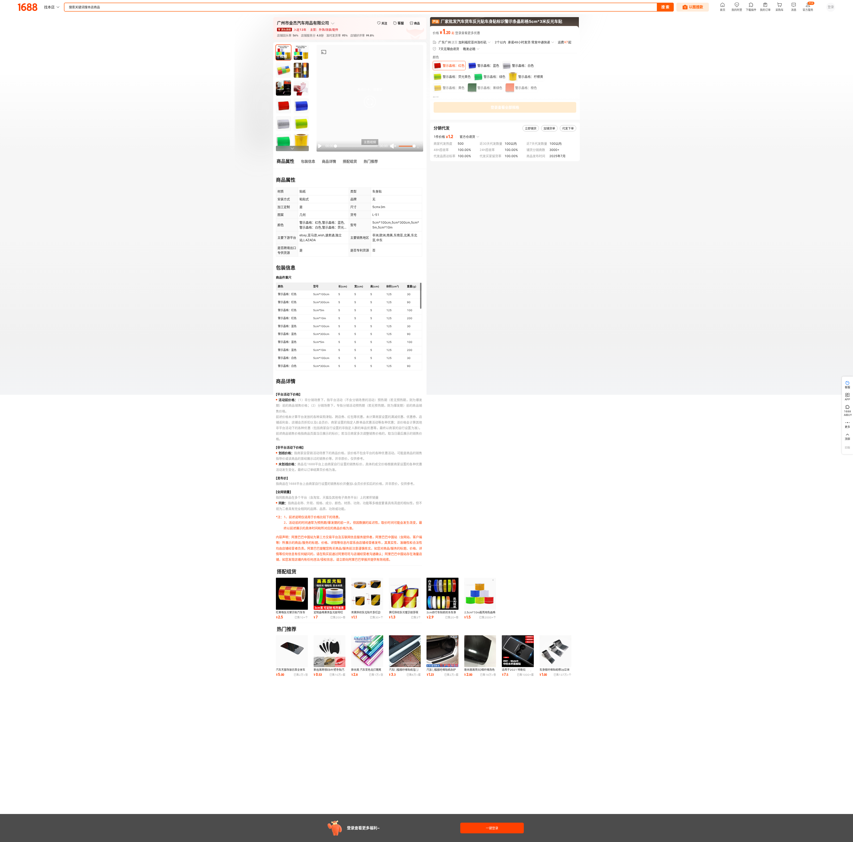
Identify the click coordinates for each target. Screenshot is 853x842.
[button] (370, 101)
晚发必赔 (469, 49)
